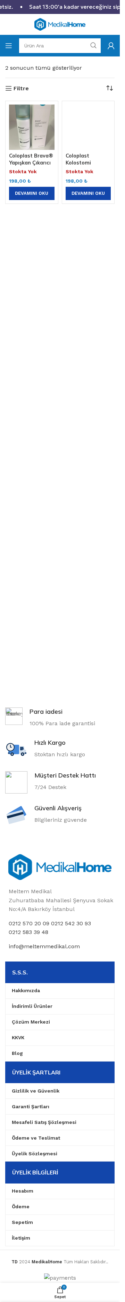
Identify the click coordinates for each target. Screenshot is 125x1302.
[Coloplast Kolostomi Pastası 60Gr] (88, 127)
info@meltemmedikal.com (44, 946)
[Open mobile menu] (9, 46)
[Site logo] (60, 24)
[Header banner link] (60, 7)
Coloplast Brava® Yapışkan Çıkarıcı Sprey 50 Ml (31, 163)
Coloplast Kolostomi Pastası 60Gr (82, 163)
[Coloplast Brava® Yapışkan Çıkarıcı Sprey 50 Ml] (32, 127)
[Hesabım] (111, 46)
